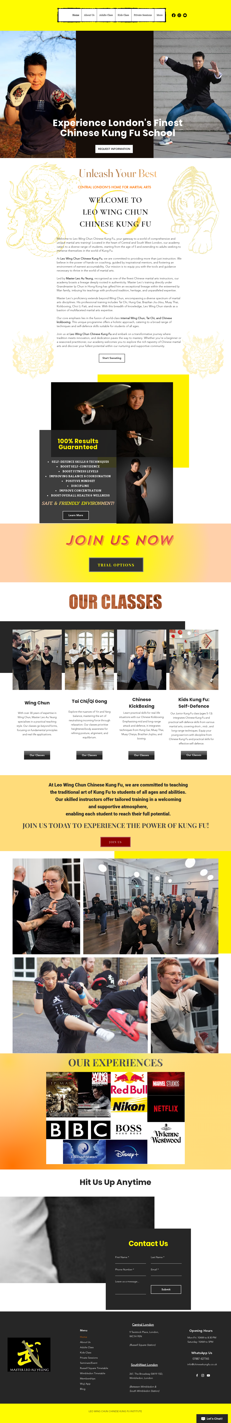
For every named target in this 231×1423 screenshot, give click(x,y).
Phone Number (123, 1269)
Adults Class (87, 1347)
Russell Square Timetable (89, 1368)
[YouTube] (208, 1375)
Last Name (157, 1257)
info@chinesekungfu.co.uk (202, 1364)
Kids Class (85, 1352)
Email (154, 1269)
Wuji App (85, 1383)
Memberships (87, 1378)
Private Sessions (89, 1357)
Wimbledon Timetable (89, 1373)
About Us (85, 1342)
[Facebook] (174, 15)
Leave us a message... (127, 1281)
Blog (82, 1388)
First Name (121, 1257)
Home (83, 1336)
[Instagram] (179, 15)
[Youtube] (185, 15)
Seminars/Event (88, 1362)
